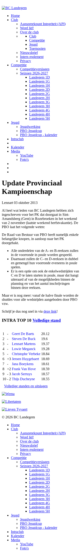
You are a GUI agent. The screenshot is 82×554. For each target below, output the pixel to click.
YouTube (26, 155)
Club (14, 20)
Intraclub (17, 139)
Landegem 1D (39, 77)
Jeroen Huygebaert (25, 359)
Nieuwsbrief (29, 53)
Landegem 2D (39, 90)
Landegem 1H (39, 85)
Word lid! (27, 28)
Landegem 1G (39, 81)
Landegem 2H (39, 98)
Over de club (29, 32)
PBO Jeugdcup (31, 131)
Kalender (17, 147)
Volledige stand (47, 320)
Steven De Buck (24, 339)
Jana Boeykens (22, 364)
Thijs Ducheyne (23, 379)
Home (15, 16)
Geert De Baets (23, 334)
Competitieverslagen (34, 69)
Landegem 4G (39, 110)
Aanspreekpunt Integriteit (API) (43, 24)
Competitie (37, 40)
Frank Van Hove (24, 369)
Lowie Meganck (24, 349)
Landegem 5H (39, 118)
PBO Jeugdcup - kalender (38, 135)
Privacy (25, 61)
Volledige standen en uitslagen (26, 386)
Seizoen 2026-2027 (34, 73)
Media (15, 151)
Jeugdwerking (30, 127)
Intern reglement (32, 57)
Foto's (24, 159)
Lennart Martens (24, 344)
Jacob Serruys (22, 374)
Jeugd (33, 44)
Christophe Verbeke (26, 354)
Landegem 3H (39, 106)
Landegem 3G (39, 102)
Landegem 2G (39, 94)
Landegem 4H (39, 114)
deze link (50, 311)
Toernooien (37, 48)
